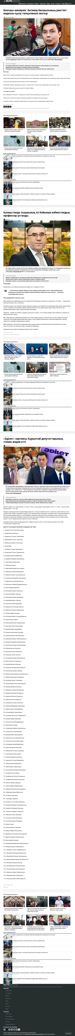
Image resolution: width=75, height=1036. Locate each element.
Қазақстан (11, 334)
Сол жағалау (30, 3)
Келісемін (68, 1033)
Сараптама (43, 3)
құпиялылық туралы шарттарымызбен (34, 1034)
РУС (71, 3)
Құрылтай (5, 887)
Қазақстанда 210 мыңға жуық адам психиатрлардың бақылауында (28, 167)
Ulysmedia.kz (58, 59)
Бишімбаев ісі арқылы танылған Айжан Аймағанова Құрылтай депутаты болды (28, 499)
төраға (44, 108)
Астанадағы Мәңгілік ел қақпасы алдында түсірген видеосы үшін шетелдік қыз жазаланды (32, 65)
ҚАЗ (68, 3)
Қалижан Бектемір (9, 17)
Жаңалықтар (22, 3)
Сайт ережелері (9, 1016)
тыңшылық (16, 334)
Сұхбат (63, 3)
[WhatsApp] (10, 107)
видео (47, 108)
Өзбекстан (6, 334)
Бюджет (36, 3)
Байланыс (7, 1021)
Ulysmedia (7, 219)
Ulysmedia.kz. (17, 493)
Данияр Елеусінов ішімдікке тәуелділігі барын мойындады (22, 67)
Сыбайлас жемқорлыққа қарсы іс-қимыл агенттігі (18, 108)
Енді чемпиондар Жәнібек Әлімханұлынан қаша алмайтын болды (27, 188)
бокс (4, 108)
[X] (8, 107)
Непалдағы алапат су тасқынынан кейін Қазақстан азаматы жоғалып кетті (30, 173)
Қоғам (52, 3)
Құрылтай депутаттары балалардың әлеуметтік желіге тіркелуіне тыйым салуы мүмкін (30, 501)
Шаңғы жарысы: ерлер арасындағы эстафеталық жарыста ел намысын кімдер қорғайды (33, 194)
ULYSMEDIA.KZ (6, 210)
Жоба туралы (8, 1013)
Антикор (32, 108)
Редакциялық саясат (10, 1024)
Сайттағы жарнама (9, 1019)
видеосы (13, 59)
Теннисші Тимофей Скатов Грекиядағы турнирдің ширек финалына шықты (30, 200)
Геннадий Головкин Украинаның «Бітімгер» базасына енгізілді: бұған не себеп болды (30, 69)
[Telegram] (6, 107)
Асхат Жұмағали (38, 108)
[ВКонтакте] (4, 107)
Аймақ (48, 3)
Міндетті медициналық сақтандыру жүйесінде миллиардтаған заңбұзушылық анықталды (33, 156)
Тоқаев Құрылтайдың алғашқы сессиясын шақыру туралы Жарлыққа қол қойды (29, 502)
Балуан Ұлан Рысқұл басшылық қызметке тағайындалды (26, 182)
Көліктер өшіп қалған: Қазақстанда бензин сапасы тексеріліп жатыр (28, 162)
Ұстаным (57, 3)
